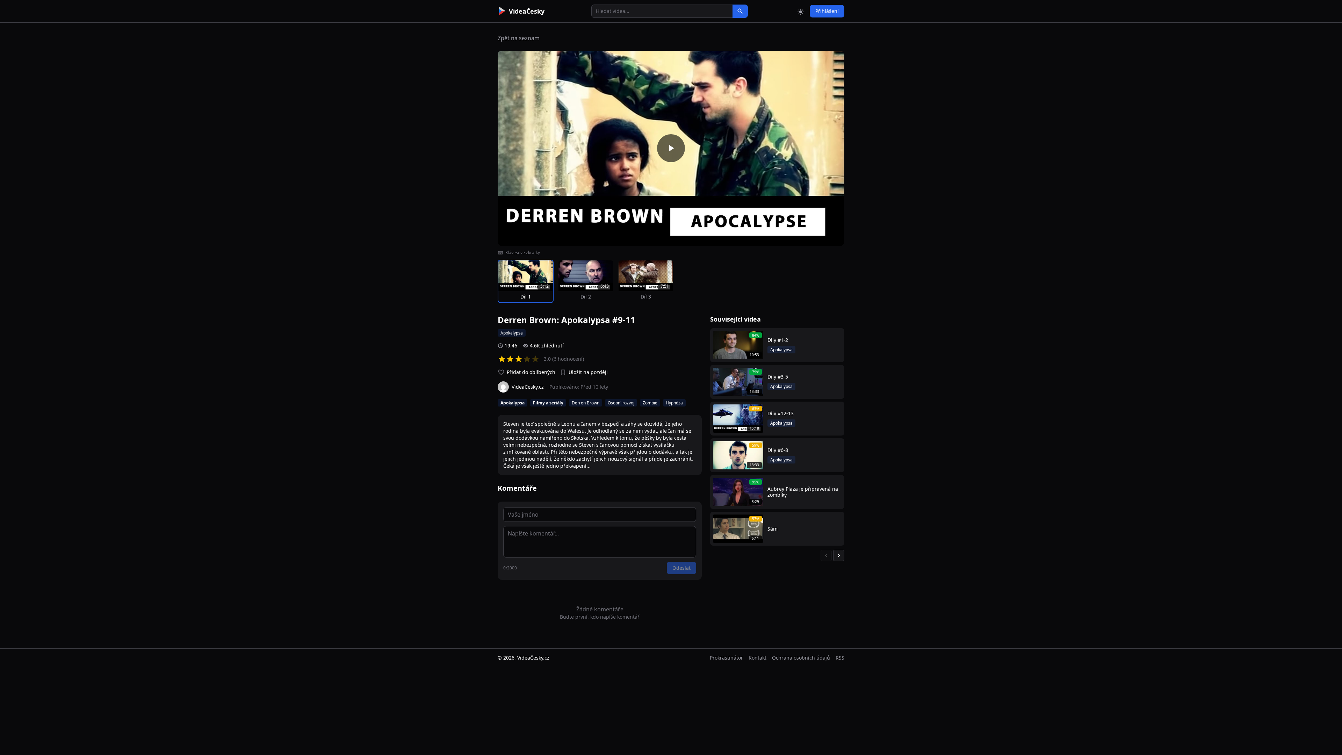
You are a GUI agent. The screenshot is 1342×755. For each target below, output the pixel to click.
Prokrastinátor (726, 657)
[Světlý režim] (800, 11)
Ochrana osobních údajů (801, 657)
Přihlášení (827, 11)
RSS (840, 657)
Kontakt (757, 657)
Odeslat (681, 568)
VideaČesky (526, 11)
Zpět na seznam (519, 38)
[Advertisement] (458, 127)
